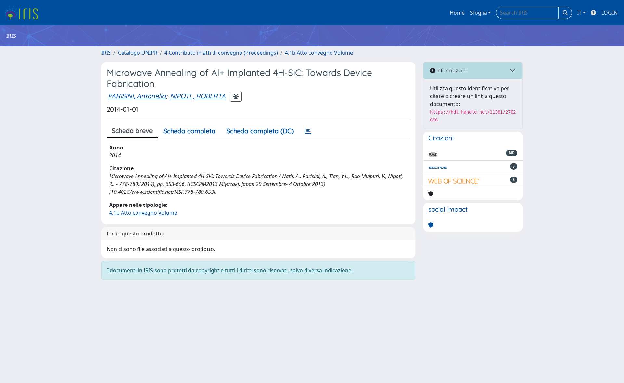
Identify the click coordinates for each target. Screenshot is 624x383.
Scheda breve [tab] (132, 130)
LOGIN (609, 12)
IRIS (106, 52)
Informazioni (450, 70)
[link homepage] (23, 13)
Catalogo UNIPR (137, 52)
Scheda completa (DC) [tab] (260, 131)
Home (457, 12)
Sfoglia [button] (478, 12)
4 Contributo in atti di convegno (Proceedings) (221, 52)
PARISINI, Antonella (137, 96)
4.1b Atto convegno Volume (319, 52)
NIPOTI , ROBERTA (198, 96)
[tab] (308, 131)
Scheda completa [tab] (189, 131)
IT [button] (579, 12)
